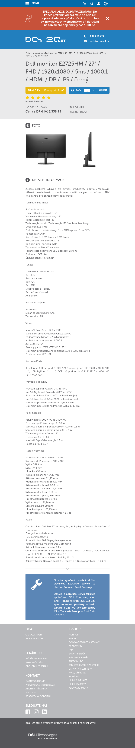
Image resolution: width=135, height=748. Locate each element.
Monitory (38, 53)
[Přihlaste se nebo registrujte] (98, 3)
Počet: (79, 90)
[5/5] (48, 97)
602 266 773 (97, 36)
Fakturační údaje (35, 681)
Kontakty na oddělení (37, 696)
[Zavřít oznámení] (107, 18)
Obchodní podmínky (36, 666)
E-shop (28, 53)
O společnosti (33, 635)
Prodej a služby (34, 638)
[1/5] (28, 97)
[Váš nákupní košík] (84, 3)
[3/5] (38, 97)
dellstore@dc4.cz (99, 41)
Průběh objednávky (36, 658)
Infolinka (30, 692)
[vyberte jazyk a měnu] (105, 3)
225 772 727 (88, 600)
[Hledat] (91, 3)
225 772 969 (73, 607)
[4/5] (43, 97)
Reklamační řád (34, 662)
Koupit (102, 90)
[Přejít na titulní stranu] (45, 39)
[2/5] (33, 97)
